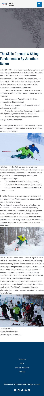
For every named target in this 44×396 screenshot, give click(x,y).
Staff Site (22, 372)
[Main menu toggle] (39, 4)
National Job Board (22, 367)
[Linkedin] (18, 390)
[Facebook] (15, 390)
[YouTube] (26, 390)
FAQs (22, 363)
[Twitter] (22, 390)
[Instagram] (29, 390)
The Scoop (22, 359)
